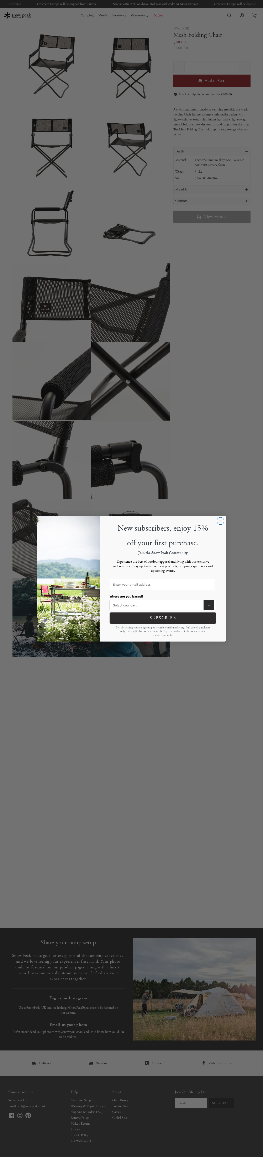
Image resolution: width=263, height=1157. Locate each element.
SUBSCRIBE (163, 618)
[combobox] (157, 605)
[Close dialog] (220, 521)
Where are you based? (126, 596)
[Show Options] (209, 605)
